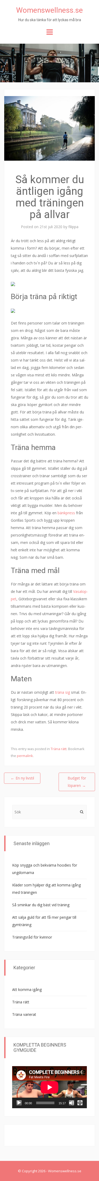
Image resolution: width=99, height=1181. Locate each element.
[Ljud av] (71, 1103)
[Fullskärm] (80, 1103)
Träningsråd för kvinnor (32, 937)
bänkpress (66, 512)
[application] (49, 1087)
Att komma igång (27, 989)
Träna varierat (24, 1014)
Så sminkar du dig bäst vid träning (40, 904)
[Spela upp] (19, 1103)
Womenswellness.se (49, 10)
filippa (73, 226)
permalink (25, 755)
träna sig (62, 692)
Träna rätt (59, 748)
